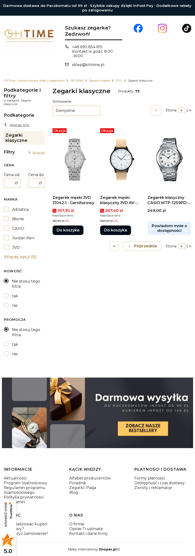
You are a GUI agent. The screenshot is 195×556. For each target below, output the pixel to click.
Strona (171, 110)
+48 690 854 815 (87, 47)
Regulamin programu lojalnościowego (24, 490)
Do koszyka (68, 230)
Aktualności (15, 478)
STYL (119, 80)
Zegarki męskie (99, 80)
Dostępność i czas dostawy (159, 483)
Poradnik (77, 483)
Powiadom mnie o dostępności (169, 228)
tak (15, 296)
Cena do (36, 175)
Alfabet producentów (90, 478)
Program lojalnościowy (25, 483)
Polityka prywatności (24, 497)
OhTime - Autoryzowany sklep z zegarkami (34, 80)
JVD (16, 247)
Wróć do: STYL (19, 125)
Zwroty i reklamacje (153, 487)
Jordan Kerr (23, 238)
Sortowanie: (62, 101)
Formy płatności (149, 478)
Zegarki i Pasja (82, 487)
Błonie (18, 219)
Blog (73, 492)
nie (15, 305)
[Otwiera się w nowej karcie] (138, 28)
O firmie (76, 524)
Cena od (12, 175)
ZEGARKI (76, 80)
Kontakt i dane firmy (88, 533)
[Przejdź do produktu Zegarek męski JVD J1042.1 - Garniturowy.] (74, 159)
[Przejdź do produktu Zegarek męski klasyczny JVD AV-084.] (122, 159)
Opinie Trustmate (86, 529)
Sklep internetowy (92, 549)
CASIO (18, 228)
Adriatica (20, 209)
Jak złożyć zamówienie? (26, 533)
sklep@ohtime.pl (88, 64)
